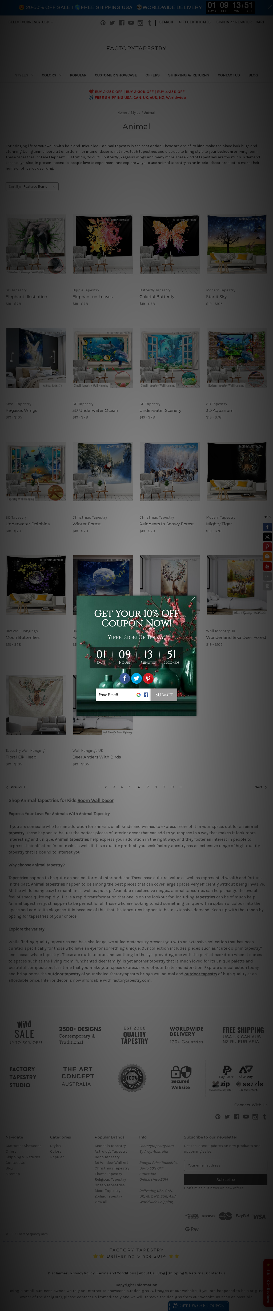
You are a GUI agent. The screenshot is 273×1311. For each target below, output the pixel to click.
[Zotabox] (193, 710)
